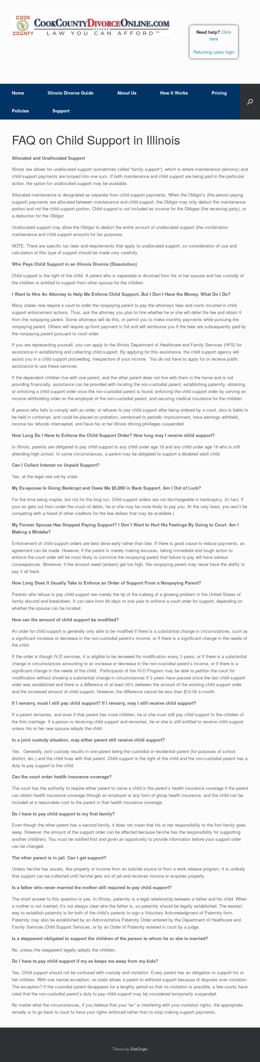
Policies (20, 110)
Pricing (219, 92)
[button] (250, 102)
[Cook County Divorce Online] (91, 25)
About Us (126, 92)
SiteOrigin (139, 1049)
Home (18, 92)
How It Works (174, 92)
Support (60, 110)
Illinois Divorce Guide (70, 92)
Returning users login (214, 52)
